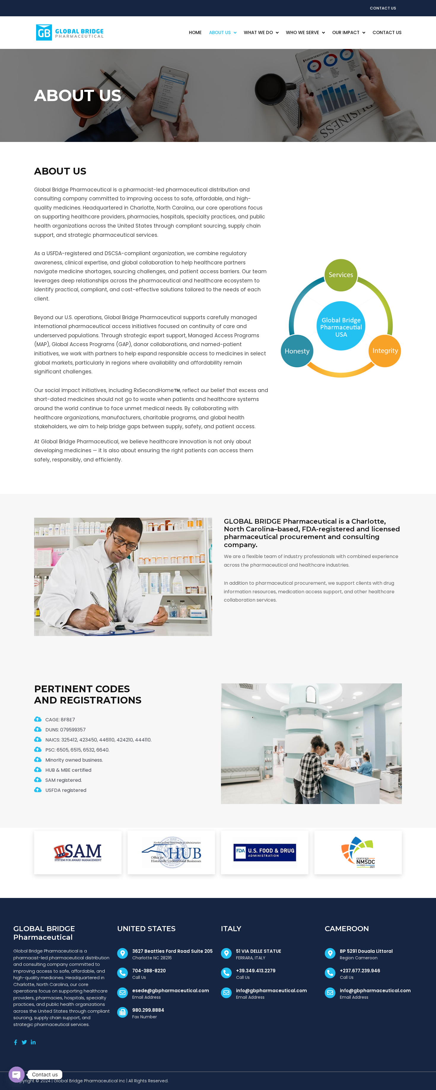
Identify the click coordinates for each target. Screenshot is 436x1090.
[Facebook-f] (15, 1042)
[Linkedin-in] (33, 1042)
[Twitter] (24, 1042)
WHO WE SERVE (302, 32)
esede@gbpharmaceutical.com (170, 990)
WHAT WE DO (258, 32)
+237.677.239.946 (360, 971)
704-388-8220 (149, 971)
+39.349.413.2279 (256, 971)
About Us (220, 32)
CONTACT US (387, 32)
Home (195, 32)
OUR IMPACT (345, 32)
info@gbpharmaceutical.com (271, 990)
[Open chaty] (17, 1075)
